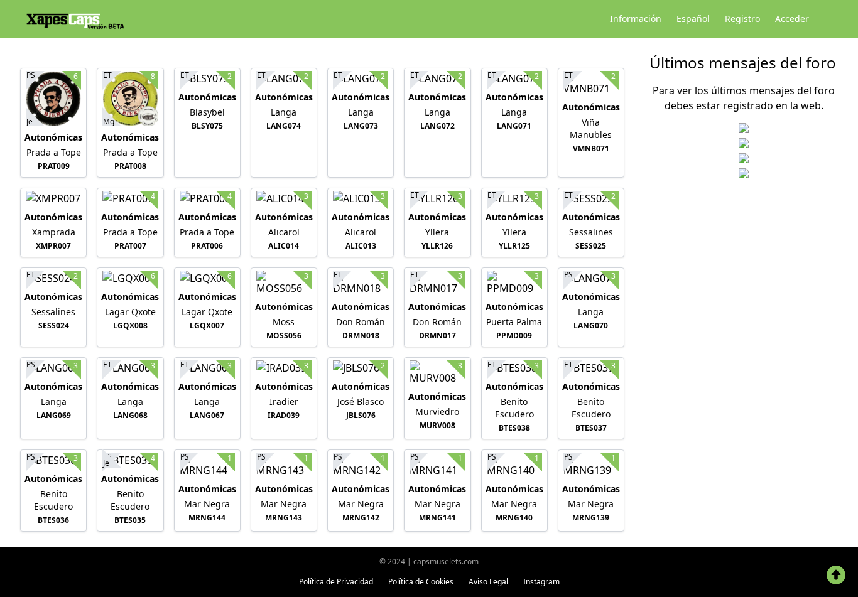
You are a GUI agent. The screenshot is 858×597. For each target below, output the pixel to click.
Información (635, 18)
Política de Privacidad (336, 581)
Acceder (792, 18)
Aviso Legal (488, 581)
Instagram (541, 581)
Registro (742, 18)
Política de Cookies (420, 581)
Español (693, 18)
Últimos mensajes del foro (742, 62)
